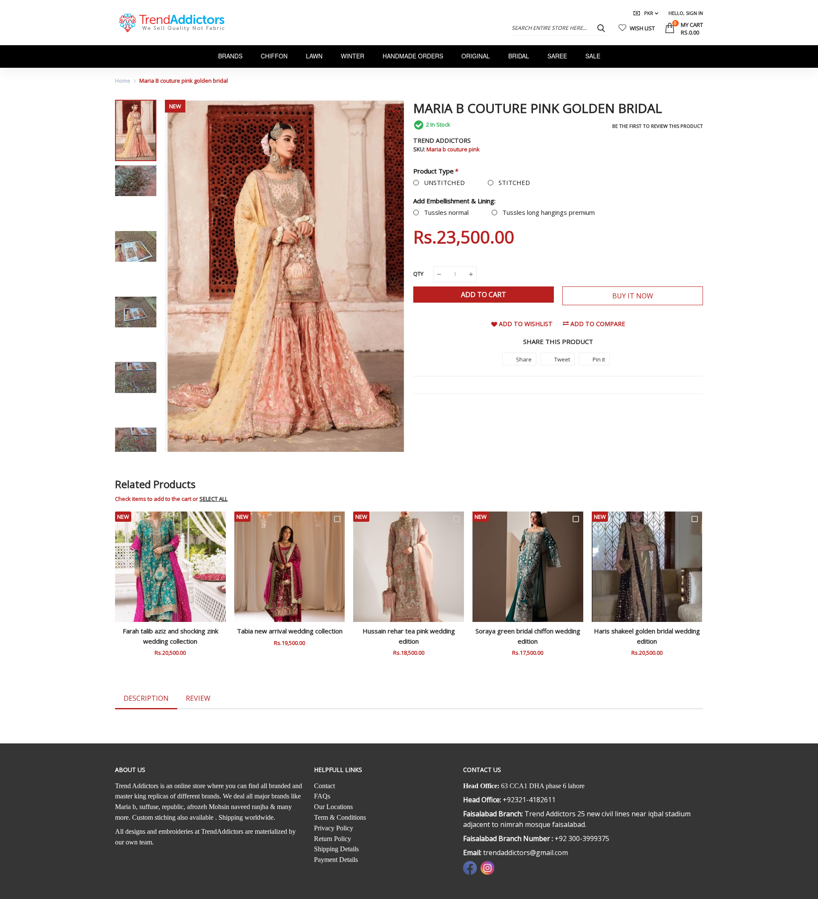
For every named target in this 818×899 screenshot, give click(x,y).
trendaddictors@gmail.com (525, 852)
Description (146, 698)
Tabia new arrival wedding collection (290, 631)
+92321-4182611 (529, 799)
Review (198, 698)
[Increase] (471, 274)
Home (122, 80)
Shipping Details (336, 849)
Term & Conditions (340, 817)
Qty (418, 274)
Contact (324, 785)
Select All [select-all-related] (213, 499)
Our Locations (333, 806)
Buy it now (632, 296)
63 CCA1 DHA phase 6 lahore (543, 785)
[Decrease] (439, 274)
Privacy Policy (333, 828)
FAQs (322, 796)
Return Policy (332, 838)
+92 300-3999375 (582, 838)
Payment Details (336, 859)
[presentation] (181, 275)
